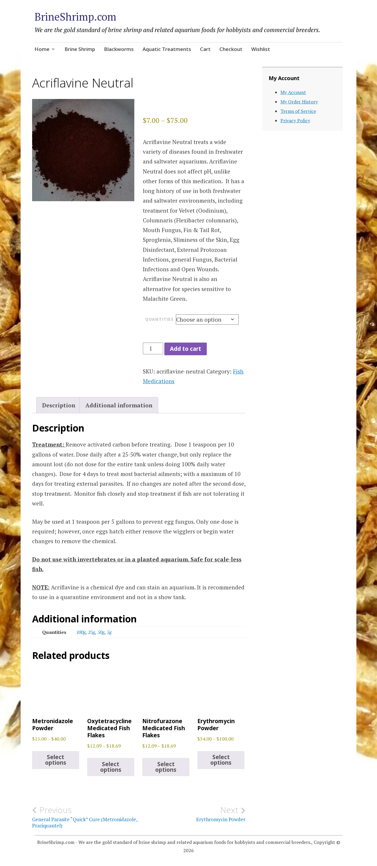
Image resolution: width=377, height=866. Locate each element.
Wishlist (260, 49)
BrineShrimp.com (75, 17)
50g (101, 632)
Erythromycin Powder (220, 814)
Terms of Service (298, 111)
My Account (293, 92)
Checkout (230, 49)
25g (91, 632)
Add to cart (185, 349)
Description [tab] (58, 405)
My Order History (299, 101)
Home (41, 49)
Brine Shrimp (80, 49)
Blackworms (119, 49)
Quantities (159, 319)
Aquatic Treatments (167, 49)
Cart (205, 49)
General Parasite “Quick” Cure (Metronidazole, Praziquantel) (84, 817)
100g (81, 632)
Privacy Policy (295, 120)
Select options (55, 759)
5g (109, 632)
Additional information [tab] (118, 405)
